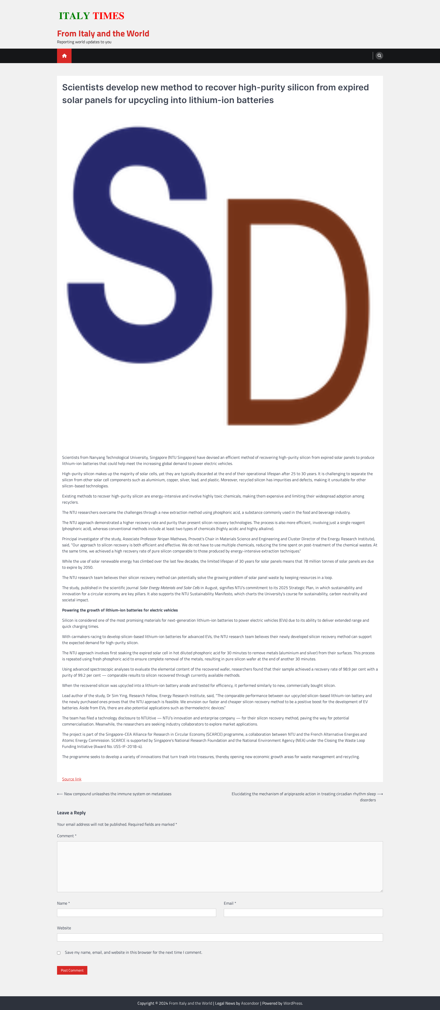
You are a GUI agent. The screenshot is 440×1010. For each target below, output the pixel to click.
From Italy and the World (103, 33)
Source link (71, 779)
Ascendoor (250, 1003)
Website (64, 928)
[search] (379, 56)
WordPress (292, 1003)
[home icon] (64, 56)
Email (230, 903)
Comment (67, 836)
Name (63, 903)
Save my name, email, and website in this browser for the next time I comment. (133, 952)
